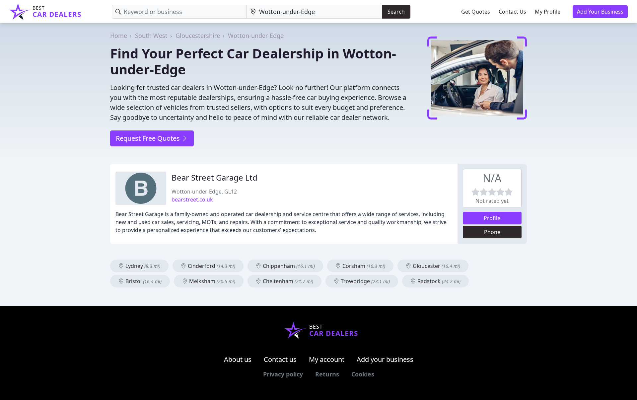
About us (237, 359)
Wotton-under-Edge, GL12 (204, 191)
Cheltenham (287, 281)
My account (326, 359)
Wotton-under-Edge (256, 36)
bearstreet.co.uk (192, 199)
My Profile (547, 11)
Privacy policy (283, 374)
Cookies (362, 374)
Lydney (142, 266)
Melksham (211, 281)
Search (396, 11)
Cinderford (210, 266)
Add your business (385, 359)
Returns (327, 374)
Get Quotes (475, 11)
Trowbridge (364, 281)
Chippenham (288, 266)
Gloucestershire (198, 36)
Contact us (280, 359)
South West (151, 36)
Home (118, 36)
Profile (492, 218)
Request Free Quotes (148, 138)
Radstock (438, 281)
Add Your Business (600, 11)
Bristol (143, 281)
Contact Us (512, 11)
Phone (492, 232)
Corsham (363, 266)
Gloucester (435, 266)
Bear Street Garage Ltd (214, 177)
